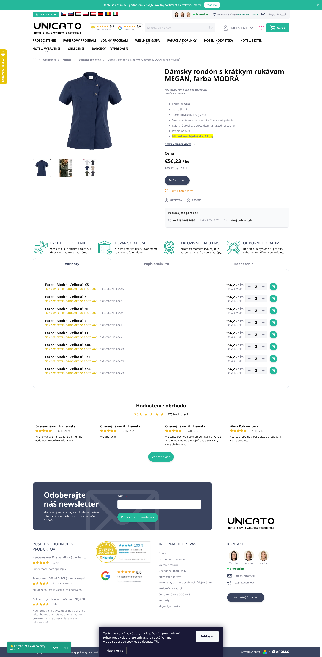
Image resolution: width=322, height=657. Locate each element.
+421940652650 (244, 583)
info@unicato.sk (245, 576)
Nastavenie (114, 650)
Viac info (212, 5)
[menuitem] (48, 40)
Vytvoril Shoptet (250, 651)
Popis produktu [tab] (156, 263)
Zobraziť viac (161, 457)
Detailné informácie (178, 144)
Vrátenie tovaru (168, 565)
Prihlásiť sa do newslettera (137, 517)
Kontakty (164, 600)
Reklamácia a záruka (171, 588)
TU (156, 642)
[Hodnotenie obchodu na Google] (123, 575)
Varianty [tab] (72, 263)
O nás (162, 553)
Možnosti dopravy (170, 576)
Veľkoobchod (47, 14)
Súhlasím (207, 636)
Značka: (175, 93)
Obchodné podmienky (172, 571)
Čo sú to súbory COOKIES (174, 594)
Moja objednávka (169, 606)
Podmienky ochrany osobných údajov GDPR (185, 582)
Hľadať (210, 27)
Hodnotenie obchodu (161, 405)
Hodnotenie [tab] (243, 263)
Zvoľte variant (177, 180)
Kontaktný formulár (246, 597)
